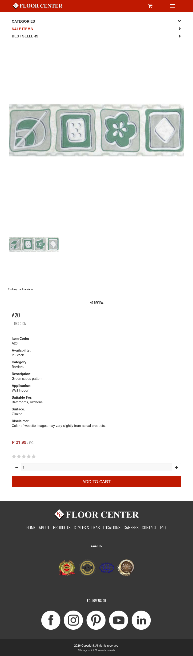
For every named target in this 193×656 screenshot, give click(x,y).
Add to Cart (96, 481)
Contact (149, 527)
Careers (131, 527)
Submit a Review (20, 289)
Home (31, 527)
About (44, 527)
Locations (112, 527)
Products (62, 527)
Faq (163, 527)
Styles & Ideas (87, 527)
